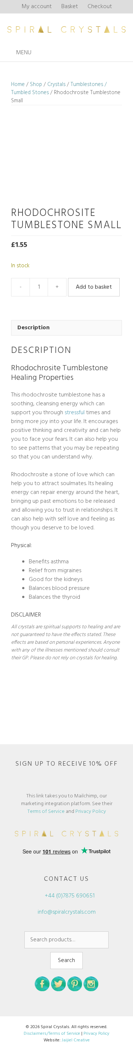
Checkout (100, 6)
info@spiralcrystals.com (67, 912)
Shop (36, 84)
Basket (69, 6)
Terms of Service (46, 811)
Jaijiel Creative (76, 1040)
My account (36, 6)
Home (18, 84)
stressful (75, 413)
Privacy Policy (90, 811)
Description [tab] (33, 328)
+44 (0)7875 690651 (69, 896)
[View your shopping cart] (125, 53)
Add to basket (94, 287)
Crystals (56, 84)
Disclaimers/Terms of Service (52, 1033)
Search (66, 960)
